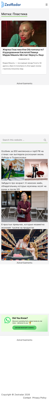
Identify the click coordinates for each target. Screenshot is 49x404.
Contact (27, 397)
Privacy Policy (39, 397)
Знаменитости (23, 59)
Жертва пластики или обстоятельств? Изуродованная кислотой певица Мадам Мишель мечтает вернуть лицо (23, 52)
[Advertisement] (24, 109)
